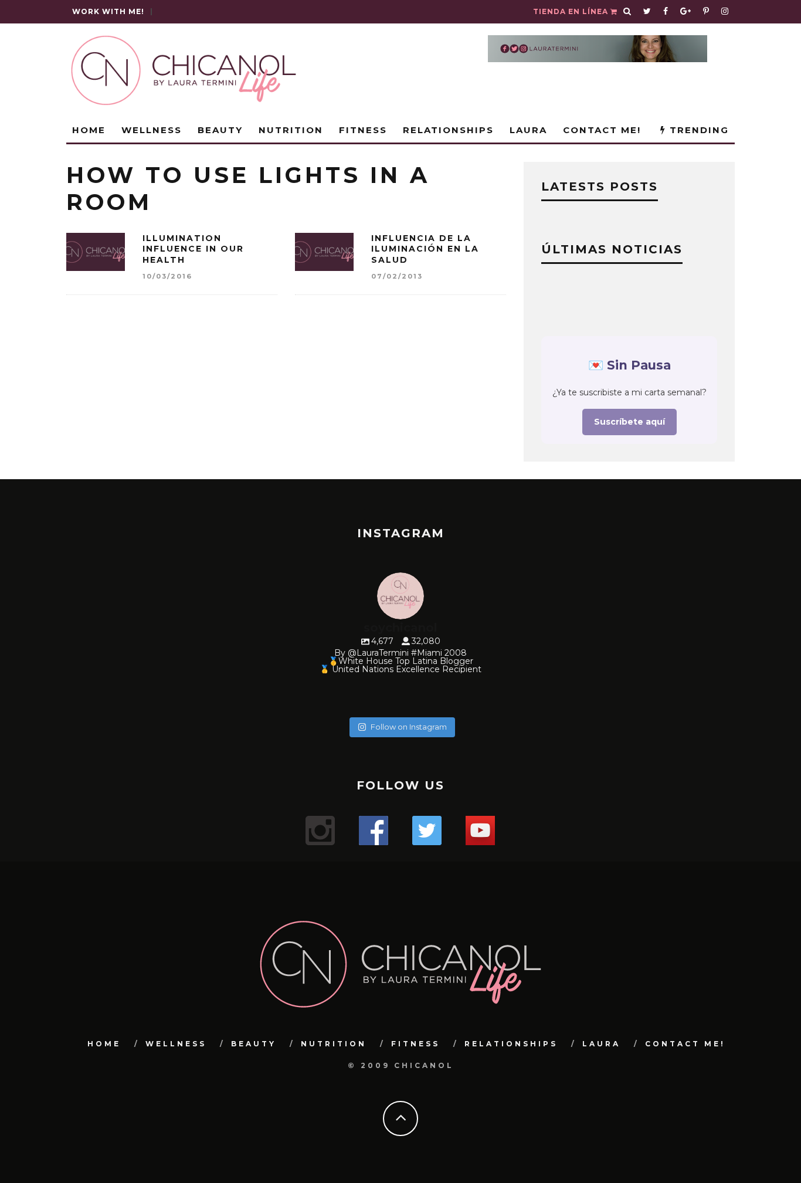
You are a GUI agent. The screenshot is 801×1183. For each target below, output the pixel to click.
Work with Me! (108, 11)
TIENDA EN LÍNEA (571, 11)
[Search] (627, 11)
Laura (528, 129)
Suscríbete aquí (629, 421)
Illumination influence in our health (193, 249)
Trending (697, 129)
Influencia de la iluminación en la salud (425, 249)
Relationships (448, 129)
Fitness (363, 129)
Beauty (220, 129)
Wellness (151, 129)
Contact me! (602, 129)
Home (89, 129)
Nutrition (291, 129)
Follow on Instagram (409, 726)
